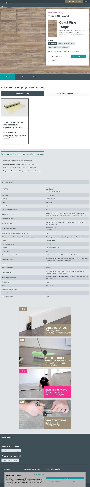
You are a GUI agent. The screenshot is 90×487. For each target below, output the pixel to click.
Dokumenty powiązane (9, 154)
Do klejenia (52, 43)
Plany (34, 77)
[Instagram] (17, 441)
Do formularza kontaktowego (11, 451)
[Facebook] (2, 441)
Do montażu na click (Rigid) (66, 43)
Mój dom (54, 60)
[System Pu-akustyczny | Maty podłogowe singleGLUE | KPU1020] (14, 108)
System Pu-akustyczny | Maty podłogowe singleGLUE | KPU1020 (13, 125)
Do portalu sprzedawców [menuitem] (75, 1)
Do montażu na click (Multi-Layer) (59, 47)
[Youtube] (12, 441)
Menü (2, 6)
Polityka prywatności (39, 474)
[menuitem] (78, 5)
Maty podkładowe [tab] (23, 94)
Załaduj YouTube (53, 328)
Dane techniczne (24, 154)
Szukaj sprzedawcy (78, 56)
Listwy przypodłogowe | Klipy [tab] (67, 94)
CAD (22, 77)
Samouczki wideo (37, 154)
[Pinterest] (7, 441)
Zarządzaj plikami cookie (9, 460)
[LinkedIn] (22, 441)
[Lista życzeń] (84, 5)
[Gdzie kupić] (87, 5)
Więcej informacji (37, 328)
